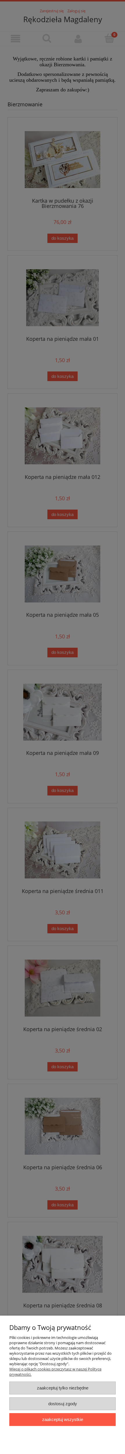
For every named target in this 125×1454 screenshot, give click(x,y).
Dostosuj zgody (62, 1403)
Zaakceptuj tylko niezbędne (62, 1387)
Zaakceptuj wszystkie (62, 1419)
